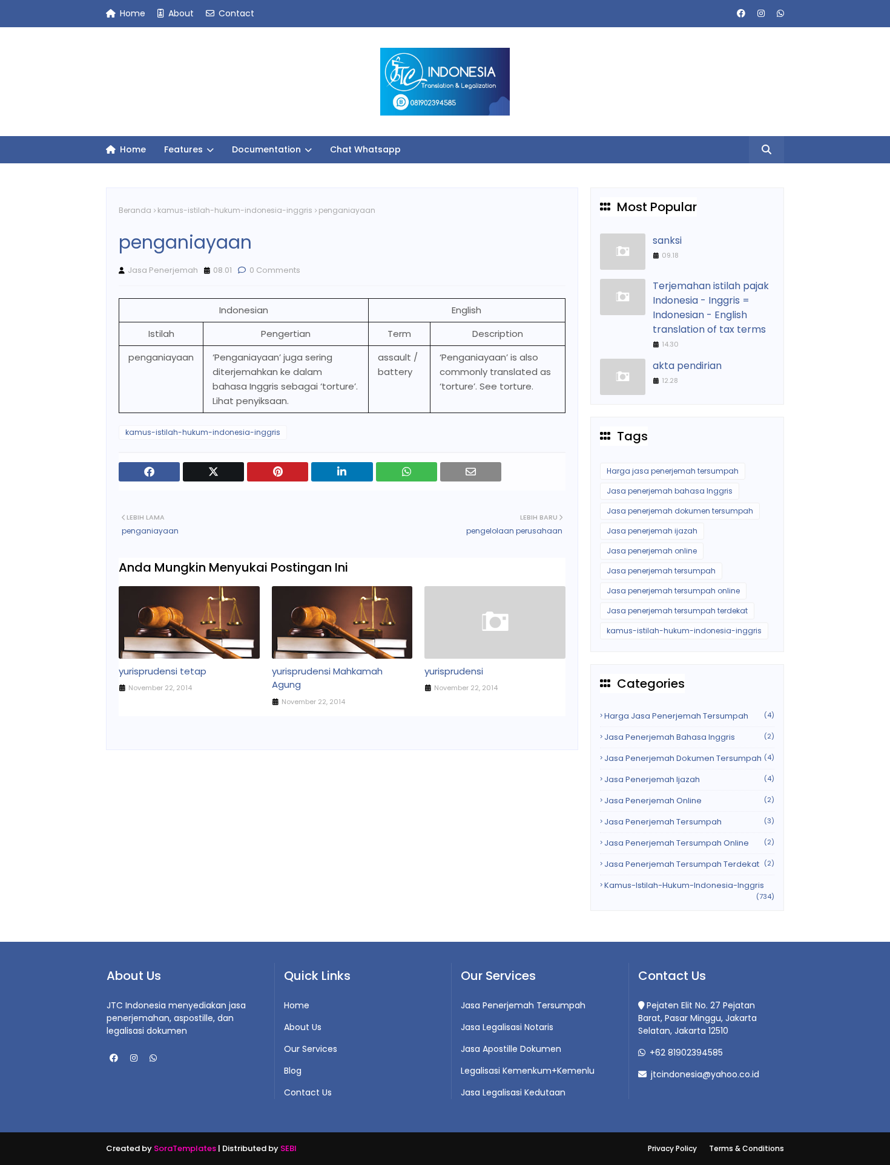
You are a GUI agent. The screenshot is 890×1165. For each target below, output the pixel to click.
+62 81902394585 (685, 1052)
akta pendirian (687, 366)
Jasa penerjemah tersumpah (661, 571)
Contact (235, 13)
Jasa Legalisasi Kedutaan (513, 1092)
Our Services (310, 1049)
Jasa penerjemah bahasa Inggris (670, 491)
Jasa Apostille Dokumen (511, 1049)
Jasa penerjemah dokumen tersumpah (680, 511)
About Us (302, 1027)
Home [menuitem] (131, 149)
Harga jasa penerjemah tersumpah (673, 471)
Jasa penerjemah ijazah (652, 531)
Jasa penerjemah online (652, 551)
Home (131, 13)
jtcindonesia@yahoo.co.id (703, 1074)
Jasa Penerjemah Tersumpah (523, 1005)
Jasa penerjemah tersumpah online (673, 591)
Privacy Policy (672, 1148)
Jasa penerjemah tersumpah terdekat (677, 610)
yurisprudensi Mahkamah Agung (327, 678)
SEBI (288, 1148)
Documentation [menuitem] (266, 149)
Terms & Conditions (746, 1148)
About (180, 13)
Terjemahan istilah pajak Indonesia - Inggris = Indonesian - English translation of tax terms (711, 307)
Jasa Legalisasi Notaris (507, 1027)
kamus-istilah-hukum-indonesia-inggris (234, 210)
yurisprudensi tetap (162, 671)
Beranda (135, 210)
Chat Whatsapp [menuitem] (365, 149)
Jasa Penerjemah (163, 270)
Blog (293, 1071)
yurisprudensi (453, 671)
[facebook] (741, 13)
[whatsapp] (779, 13)
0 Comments (274, 270)
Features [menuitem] (183, 149)
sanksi (667, 240)
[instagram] (761, 13)
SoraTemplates (185, 1148)
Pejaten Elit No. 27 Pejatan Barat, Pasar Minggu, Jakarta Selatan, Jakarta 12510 (697, 1018)
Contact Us (308, 1092)
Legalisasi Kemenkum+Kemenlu (528, 1071)
